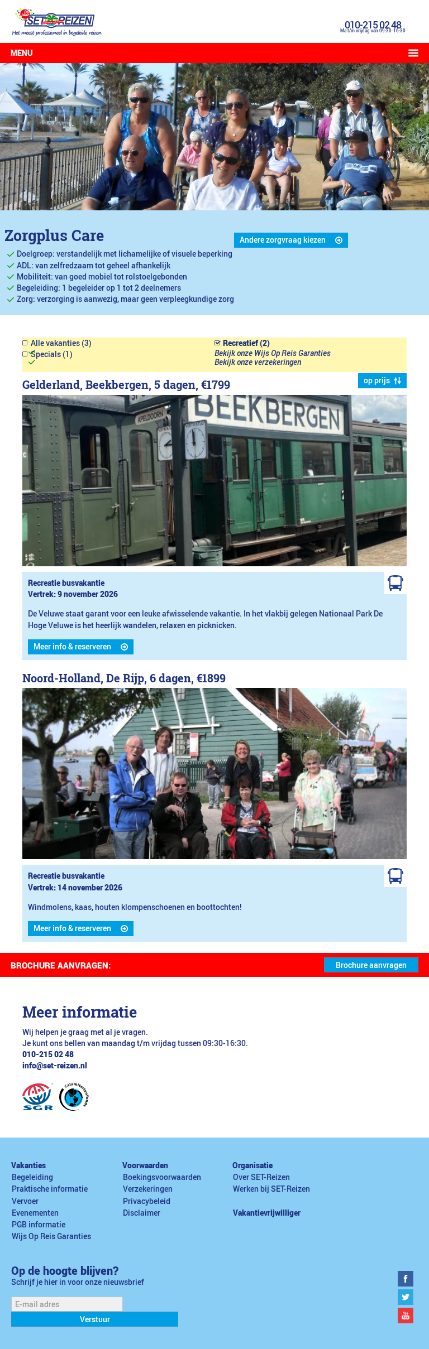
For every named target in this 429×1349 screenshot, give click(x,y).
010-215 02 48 (373, 24)
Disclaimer (141, 1213)
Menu (22, 53)
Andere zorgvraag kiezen (283, 240)
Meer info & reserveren (72, 647)
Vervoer (25, 1201)
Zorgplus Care (54, 235)
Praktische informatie (50, 1189)
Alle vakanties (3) (61, 343)
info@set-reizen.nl (54, 1066)
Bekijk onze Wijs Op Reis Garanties (272, 353)
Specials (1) (52, 354)
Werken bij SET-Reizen (271, 1189)
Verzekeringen (148, 1189)
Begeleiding (32, 1177)
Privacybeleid (146, 1201)
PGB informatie (38, 1225)
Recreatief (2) (246, 343)
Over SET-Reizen (261, 1177)
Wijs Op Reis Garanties (51, 1236)
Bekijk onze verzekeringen (257, 362)
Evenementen (35, 1213)
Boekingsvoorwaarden (162, 1177)
